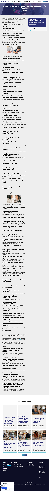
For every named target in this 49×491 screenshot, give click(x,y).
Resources (23, 1)
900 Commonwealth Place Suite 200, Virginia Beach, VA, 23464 (42, 473)
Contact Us (32, 25)
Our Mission (33, 463)
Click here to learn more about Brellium (4, 470)
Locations (26, 1)
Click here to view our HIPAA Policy (9, 467)
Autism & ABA (19, 1)
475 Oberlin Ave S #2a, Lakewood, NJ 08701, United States (42, 469)
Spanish (33, 466)
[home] (5, 1)
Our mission (15, 1)
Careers (30, 1)
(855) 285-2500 (41, 464)
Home (13, 1)
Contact (28, 466)
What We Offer (28, 464)
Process (33, 464)
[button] (16, 1)
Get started (45, 1)
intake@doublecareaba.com (42, 465)
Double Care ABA (18, 339)
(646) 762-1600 (41, 463)
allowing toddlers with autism (22, 74)
